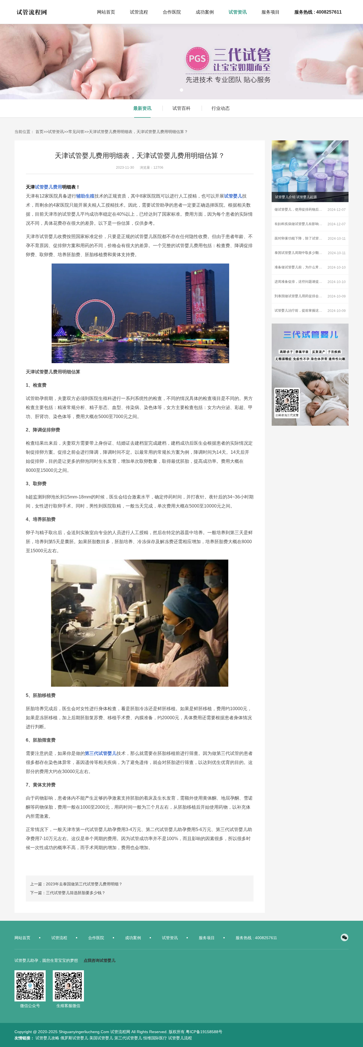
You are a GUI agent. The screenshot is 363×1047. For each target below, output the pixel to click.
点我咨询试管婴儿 (99, 960)
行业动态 (221, 108)
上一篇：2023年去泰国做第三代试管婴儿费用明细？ (76, 884)
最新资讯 (142, 108)
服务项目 (207, 937)
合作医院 (96, 937)
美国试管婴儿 (101, 1038)
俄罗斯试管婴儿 (74, 1038)
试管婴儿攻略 (47, 1038)
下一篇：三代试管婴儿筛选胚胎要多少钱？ (67, 892)
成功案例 (133, 937)
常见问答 (76, 131)
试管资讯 (56, 131)
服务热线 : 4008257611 (256, 937)
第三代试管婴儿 (128, 1038)
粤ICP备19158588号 (204, 1031)
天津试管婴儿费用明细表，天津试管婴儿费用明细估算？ (138, 131)
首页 (39, 131)
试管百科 (181, 108)
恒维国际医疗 (155, 1038)
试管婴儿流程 (180, 1038)
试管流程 (59, 937)
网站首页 (22, 937)
